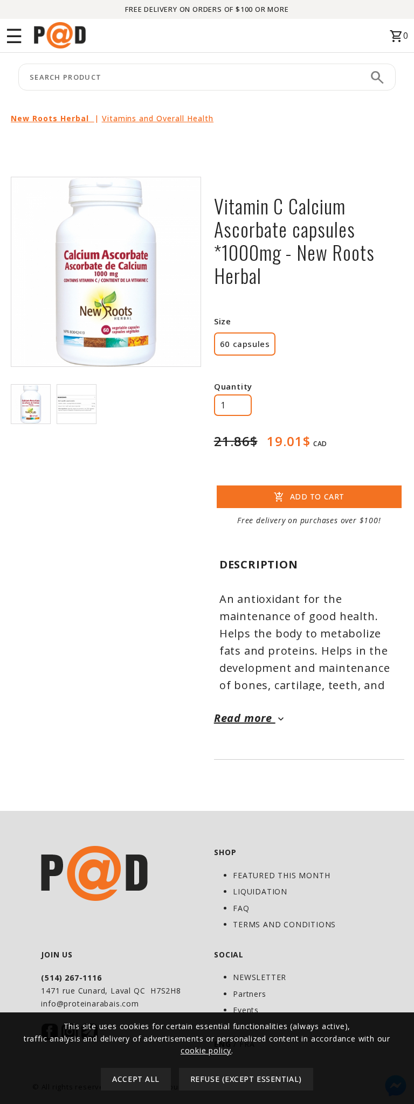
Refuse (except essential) (246, 1079)
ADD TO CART (309, 497)
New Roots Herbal (52, 118)
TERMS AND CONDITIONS (284, 924)
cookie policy (206, 1050)
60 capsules (245, 343)
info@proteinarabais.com (90, 1003)
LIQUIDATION (260, 891)
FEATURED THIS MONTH (281, 875)
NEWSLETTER (259, 977)
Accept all (136, 1079)
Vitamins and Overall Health (157, 118)
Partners (249, 994)
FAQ (241, 908)
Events (246, 1010)
